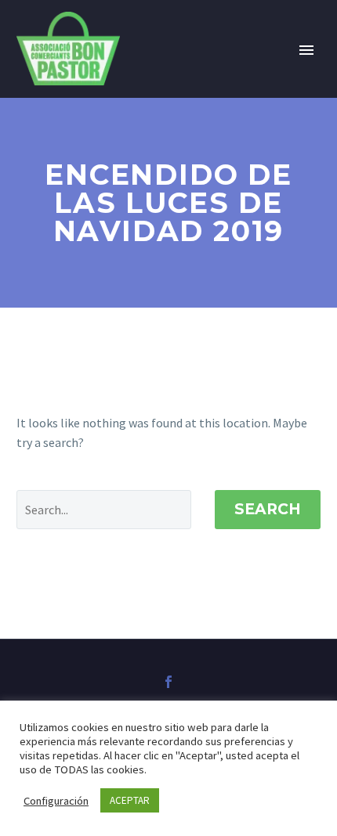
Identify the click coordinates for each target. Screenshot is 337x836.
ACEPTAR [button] (130, 800)
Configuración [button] (56, 801)
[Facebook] (168, 682)
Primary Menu (306, 50)
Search (267, 509)
